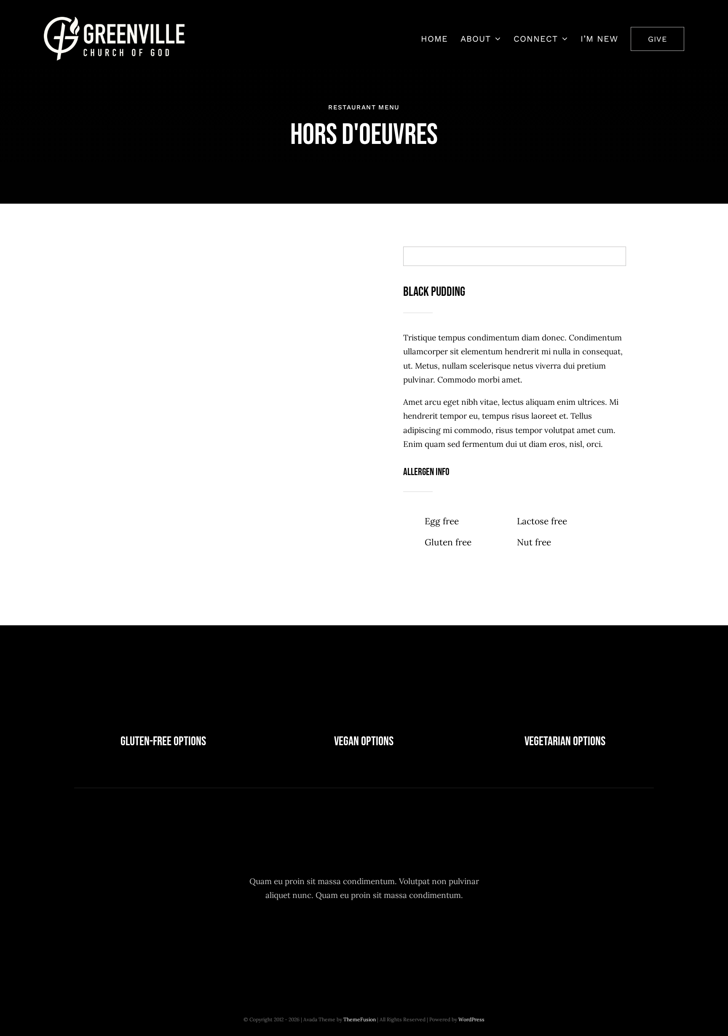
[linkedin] (410, 934)
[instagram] (364, 934)
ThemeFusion (359, 1019)
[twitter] (341, 934)
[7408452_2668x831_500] (114, 21)
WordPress (471, 1019)
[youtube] (387, 934)
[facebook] (317, 934)
